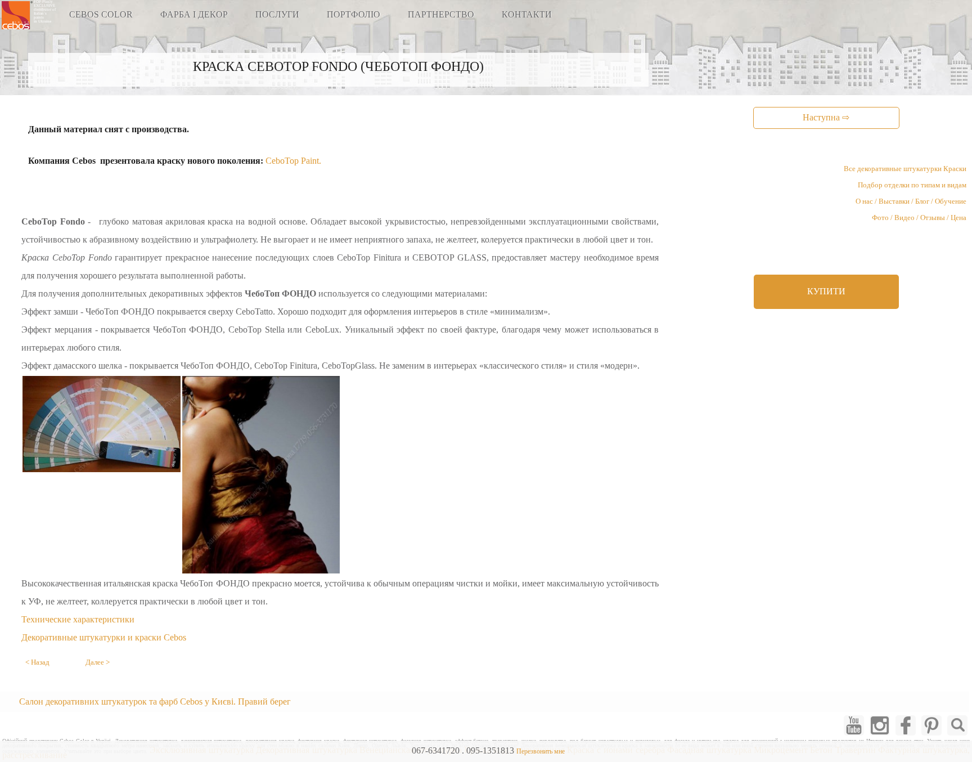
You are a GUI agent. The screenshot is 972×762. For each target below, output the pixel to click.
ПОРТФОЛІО (353, 14)
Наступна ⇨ (826, 117)
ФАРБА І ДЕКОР (194, 14)
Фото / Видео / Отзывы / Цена (919, 218)
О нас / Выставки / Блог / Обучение (911, 201)
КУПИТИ (826, 291)
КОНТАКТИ (527, 14)
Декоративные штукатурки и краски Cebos (103, 637)
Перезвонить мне (540, 751)
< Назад (37, 662)
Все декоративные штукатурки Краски (905, 169)
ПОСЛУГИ (277, 14)
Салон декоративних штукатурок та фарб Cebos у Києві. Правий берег (155, 701)
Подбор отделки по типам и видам (912, 185)
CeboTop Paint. (293, 160)
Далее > (98, 662)
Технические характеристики (77, 619)
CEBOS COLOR (101, 14)
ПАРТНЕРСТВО (441, 14)
